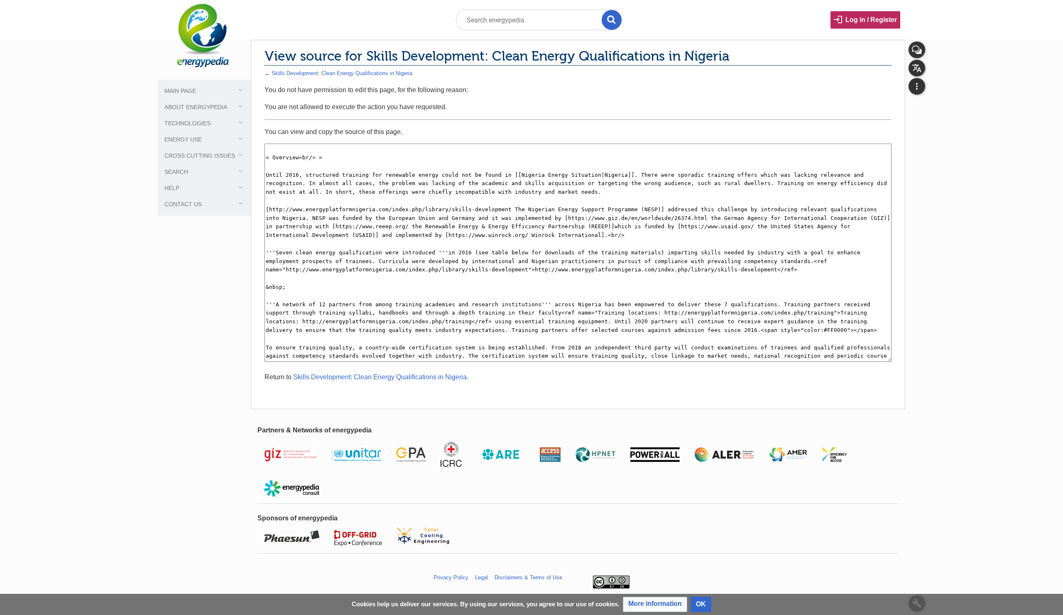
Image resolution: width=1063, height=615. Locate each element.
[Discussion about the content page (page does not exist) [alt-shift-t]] (917, 49)
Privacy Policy (451, 577)
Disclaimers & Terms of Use (528, 577)
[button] (655, 604)
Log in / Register (871, 19)
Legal (481, 577)
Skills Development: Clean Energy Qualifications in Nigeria (342, 73)
